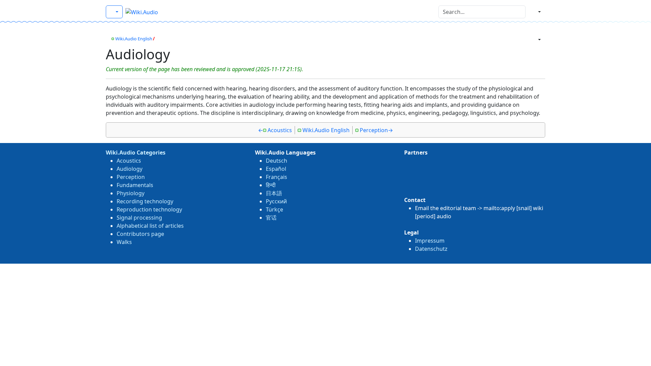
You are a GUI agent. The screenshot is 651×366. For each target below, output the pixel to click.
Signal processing (139, 217)
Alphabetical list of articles (150, 225)
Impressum (430, 240)
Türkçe (274, 209)
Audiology (129, 168)
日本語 (274, 193)
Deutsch (276, 160)
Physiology (130, 193)
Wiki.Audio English (133, 39)
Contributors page (140, 234)
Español (276, 168)
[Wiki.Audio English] (114, 11)
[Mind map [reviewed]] (107, 39)
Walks (124, 242)
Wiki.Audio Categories (135, 152)
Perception (374, 130)
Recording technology (145, 201)
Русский (276, 201)
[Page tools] (536, 39)
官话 (271, 217)
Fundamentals (135, 185)
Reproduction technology (149, 209)
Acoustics (280, 130)
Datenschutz (431, 248)
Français (276, 177)
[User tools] (536, 11)
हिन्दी (271, 185)
